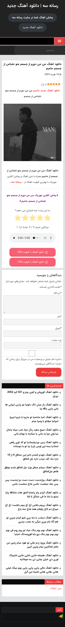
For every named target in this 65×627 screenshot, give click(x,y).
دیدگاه (57, 293)
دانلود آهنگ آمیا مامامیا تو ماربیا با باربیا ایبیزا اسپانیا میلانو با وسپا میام (34, 419)
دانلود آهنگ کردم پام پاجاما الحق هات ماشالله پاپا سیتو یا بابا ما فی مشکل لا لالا (31, 495)
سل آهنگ (55, 588)
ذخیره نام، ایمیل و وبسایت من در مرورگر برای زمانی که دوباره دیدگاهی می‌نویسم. (33, 361)
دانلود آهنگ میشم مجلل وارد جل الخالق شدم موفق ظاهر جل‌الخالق (31, 469)
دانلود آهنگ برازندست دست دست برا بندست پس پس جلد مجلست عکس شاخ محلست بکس (31, 482)
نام (59, 317)
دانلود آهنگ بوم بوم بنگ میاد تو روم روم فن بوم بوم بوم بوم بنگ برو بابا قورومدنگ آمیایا (32, 532)
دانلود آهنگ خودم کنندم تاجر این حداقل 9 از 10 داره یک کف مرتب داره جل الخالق (32, 457)
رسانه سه (16, 182)
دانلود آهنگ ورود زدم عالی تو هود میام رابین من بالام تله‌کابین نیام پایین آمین (32, 545)
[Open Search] (32, 45)
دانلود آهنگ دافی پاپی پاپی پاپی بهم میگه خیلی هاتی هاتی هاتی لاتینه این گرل (32, 570)
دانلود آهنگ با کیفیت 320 (31, 252)
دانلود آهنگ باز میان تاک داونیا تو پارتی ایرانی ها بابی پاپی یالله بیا (31, 407)
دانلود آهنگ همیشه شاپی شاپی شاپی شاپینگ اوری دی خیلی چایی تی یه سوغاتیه (33, 557)
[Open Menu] (59, 41)
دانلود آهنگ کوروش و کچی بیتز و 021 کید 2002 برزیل (32, 394)
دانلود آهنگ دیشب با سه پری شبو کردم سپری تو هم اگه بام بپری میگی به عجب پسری (32, 520)
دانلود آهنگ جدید (33, 27)
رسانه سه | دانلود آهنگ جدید (32, 6)
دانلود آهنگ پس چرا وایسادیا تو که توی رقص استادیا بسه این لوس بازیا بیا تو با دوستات (33, 444)
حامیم (36, 91)
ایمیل (58, 328)
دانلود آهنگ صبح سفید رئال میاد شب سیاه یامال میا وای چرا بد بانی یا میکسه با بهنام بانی (32, 432)
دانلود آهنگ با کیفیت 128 (31, 262)
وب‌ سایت (56, 340)
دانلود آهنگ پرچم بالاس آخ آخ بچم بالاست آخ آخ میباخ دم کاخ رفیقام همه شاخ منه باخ (31, 507)
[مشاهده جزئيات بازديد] (61, 618)
